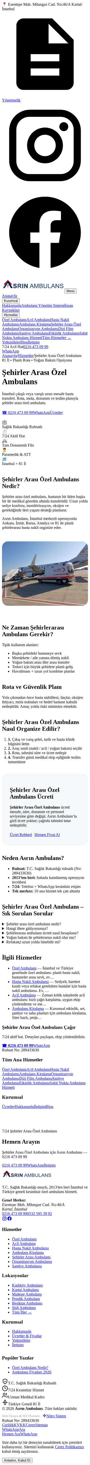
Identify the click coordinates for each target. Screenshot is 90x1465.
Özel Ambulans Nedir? (30, 1367)
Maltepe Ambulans (27, 1294)
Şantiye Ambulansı (34, 333)
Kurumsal (11, 301)
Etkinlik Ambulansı (64, 333)
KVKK (20, 1425)
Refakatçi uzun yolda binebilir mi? (33, 942)
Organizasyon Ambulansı (38, 329)
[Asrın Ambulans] (27, 1179)
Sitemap (41, 1425)
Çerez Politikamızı (69, 1447)
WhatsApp (10, 351)
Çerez (30, 1425)
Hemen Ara (11, 1434)
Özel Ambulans (14, 320)
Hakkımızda (11, 305)
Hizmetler (11, 315)
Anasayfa (9, 296)
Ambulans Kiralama (35, 324)
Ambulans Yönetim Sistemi (42, 305)
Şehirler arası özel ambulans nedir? (33, 924)
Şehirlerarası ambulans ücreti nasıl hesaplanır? (42, 933)
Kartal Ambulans (25, 1290)
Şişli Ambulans (24, 1308)
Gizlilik (8, 1425)
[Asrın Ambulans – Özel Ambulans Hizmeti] (33, 291)
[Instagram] (45, 187)
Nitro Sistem (56, 1416)
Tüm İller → (22, 1312)
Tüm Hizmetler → (56, 338)
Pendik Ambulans (26, 1299)
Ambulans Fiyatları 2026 (31, 1372)
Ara (22, 1429)
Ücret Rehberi (21, 835)
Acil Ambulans (38, 320)
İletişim (34, 342)
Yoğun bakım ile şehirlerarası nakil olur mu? (41, 937)
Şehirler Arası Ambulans (31, 1257)
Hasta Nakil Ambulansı (30, 981)
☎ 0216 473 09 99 (17, 412)
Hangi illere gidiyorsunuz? (27, 928)
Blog (24, 342)
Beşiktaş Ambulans (27, 1303)
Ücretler (56, 412)
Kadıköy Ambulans (27, 1285)
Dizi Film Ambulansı (35, 1078)
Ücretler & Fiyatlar (27, 1336)
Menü (70, 291)
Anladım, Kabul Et (17, 1460)
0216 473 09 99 (35, 347)
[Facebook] (45, 274)
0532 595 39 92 (39, 1214)
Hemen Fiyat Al (47, 835)
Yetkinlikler (11, 342)
